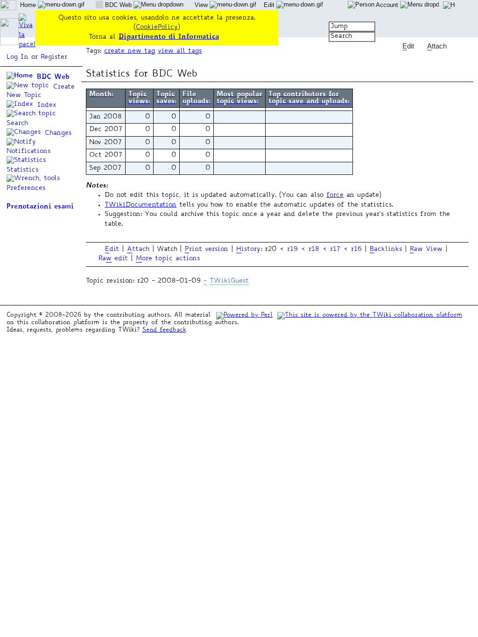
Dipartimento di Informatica (169, 37)
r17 (335, 249)
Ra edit (113, 259)
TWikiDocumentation (140, 205)
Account (387, 4)
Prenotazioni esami (40, 207)
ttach (138, 249)
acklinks (386, 249)
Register (54, 57)
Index (45, 105)
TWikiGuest (229, 281)
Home (29, 4)
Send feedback (164, 330)
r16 (356, 249)
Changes (56, 133)
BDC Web (51, 77)
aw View (426, 249)
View (202, 4)
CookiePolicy (157, 27)
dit (112, 249)
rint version (206, 249)
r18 (314, 249)
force (335, 195)
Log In (17, 57)
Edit (270, 4)
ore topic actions (168, 259)
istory (248, 249)
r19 (292, 249)
